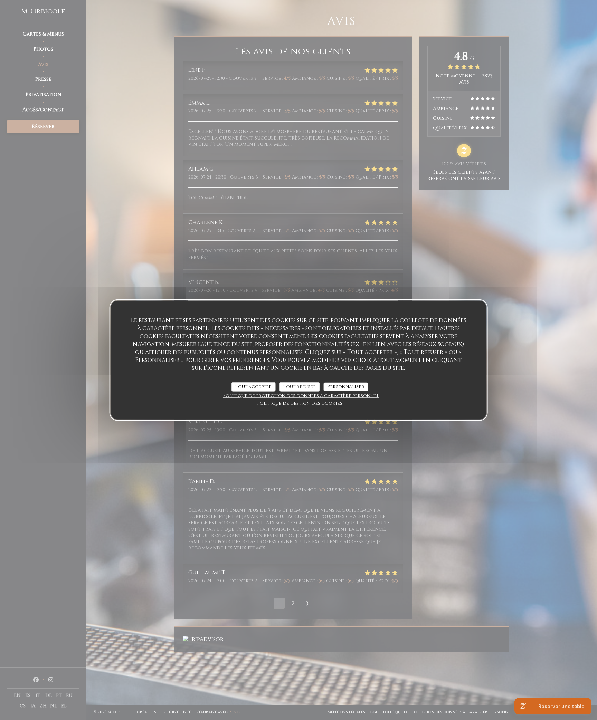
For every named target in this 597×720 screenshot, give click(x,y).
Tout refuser (299, 386)
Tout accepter (253, 386)
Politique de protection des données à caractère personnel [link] (301, 396)
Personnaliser (345, 386)
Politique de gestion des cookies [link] (299, 403)
